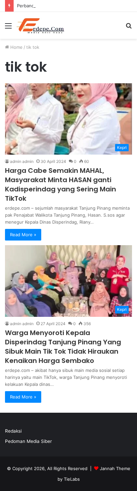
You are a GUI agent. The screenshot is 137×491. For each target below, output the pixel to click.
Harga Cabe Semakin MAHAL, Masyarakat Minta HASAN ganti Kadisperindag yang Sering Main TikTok (60, 184)
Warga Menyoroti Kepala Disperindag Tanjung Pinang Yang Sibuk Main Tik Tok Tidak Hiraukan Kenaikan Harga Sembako (63, 346)
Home (16, 47)
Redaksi (13, 431)
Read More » (23, 234)
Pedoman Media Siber (28, 441)
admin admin (22, 161)
